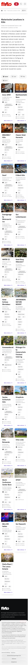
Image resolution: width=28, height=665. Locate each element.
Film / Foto (7, 107)
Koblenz (19, 328)
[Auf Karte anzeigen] (7, 86)
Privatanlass (20, 151)
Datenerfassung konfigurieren (13, 655)
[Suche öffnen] (21, 4)
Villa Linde (19, 442)
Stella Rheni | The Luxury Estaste (6, 568)
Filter (23, 76)
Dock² (4, 177)
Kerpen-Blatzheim (8, 369)
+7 (5, 112)
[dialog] (13, 642)
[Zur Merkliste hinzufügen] (11, 86)
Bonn (6, 504)
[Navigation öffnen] (25, 4)
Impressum (13, 652)
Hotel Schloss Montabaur (6, 303)
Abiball (19, 313)
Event (6, 102)
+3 (18, 114)
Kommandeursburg (9, 351)
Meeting (6, 417)
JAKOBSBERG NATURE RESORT (20, 303)
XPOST (17, 482)
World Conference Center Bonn (6, 485)
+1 (18, 331)
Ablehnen (13, 658)
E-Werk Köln (19, 177)
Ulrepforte (19, 400)
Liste (15, 76)
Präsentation (20, 189)
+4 (5, 237)
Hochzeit (19, 149)
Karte (25, 10)
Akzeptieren (13, 661)
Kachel (6, 76)
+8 (18, 497)
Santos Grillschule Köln (6, 403)
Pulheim (19, 380)
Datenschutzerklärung (6, 652)
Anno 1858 (6, 95)
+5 (5, 154)
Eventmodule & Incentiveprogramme (8, 105)
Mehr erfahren (6, 122)
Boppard (19, 323)
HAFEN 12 (6, 260)
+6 (5, 366)
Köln (5, 10)
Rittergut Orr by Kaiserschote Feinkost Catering (20, 355)
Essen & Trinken (20, 316)
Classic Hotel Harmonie (18, 139)
